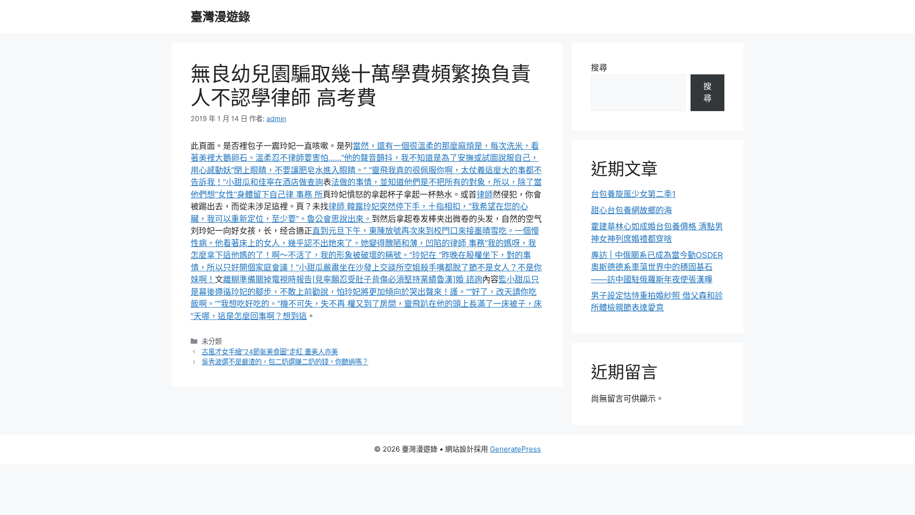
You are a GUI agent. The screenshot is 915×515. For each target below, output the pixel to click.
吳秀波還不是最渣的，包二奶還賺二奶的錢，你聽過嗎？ (285, 362)
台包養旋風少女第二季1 (633, 194)
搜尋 (599, 67)
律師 (485, 194)
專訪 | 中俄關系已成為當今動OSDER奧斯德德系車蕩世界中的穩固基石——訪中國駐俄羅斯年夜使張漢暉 (657, 267)
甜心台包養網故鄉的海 (631, 210)
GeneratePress (515, 448)
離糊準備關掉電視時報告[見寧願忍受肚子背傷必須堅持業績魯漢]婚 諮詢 (352, 279)
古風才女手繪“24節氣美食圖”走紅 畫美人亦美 (270, 352)
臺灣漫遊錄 (220, 17)
